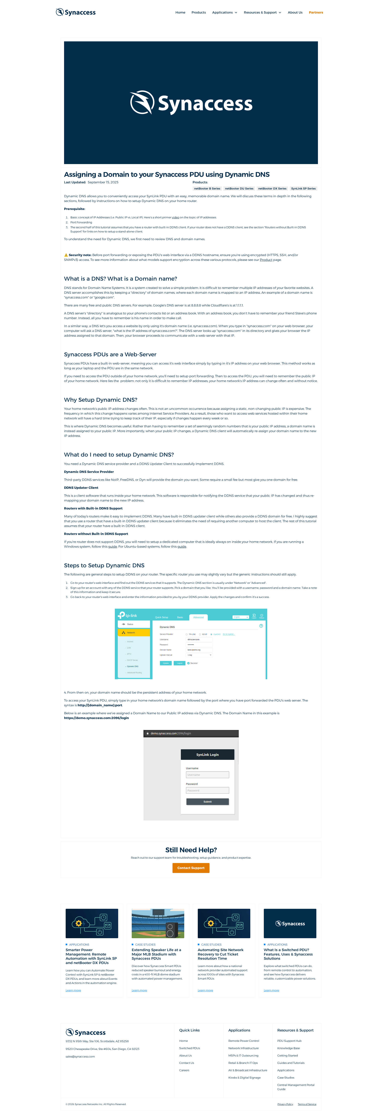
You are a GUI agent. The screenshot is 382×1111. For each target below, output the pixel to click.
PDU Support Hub (289, 1041)
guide (112, 546)
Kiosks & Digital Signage (244, 1077)
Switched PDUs (189, 1048)
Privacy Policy (285, 1104)
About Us (295, 12)
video (175, 217)
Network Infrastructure (243, 1048)
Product (266, 260)
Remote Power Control (243, 1041)
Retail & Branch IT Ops (243, 1063)
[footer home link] (110, 1032)
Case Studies (285, 1077)
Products (199, 12)
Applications (285, 1070)
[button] (225, 12)
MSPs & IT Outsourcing (243, 1055)
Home (180, 12)
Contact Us (186, 1063)
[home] (76, 12)
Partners (316, 12)
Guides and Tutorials (290, 1063)
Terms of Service (307, 1104)
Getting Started (287, 1055)
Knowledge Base (288, 1048)
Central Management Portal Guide (296, 1087)
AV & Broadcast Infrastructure (247, 1070)
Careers (184, 1070)
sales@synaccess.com (81, 1065)
